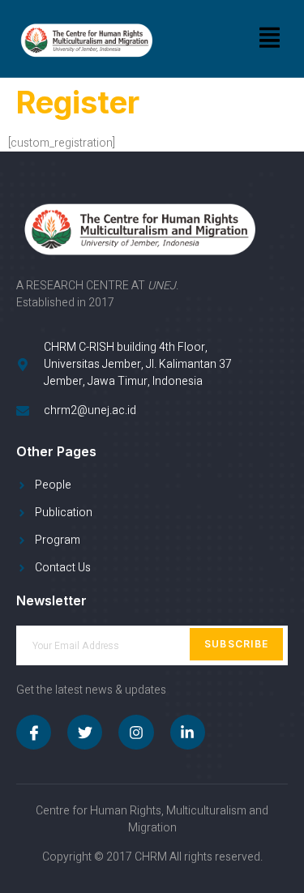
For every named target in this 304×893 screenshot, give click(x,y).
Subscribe (236, 644)
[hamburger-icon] (269, 38)
